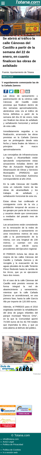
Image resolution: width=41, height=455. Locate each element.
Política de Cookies (12, 450)
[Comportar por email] (22, 92)
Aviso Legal (8, 442)
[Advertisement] (16, 388)
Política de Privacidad (13, 444)
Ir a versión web (10, 452)
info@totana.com (11, 439)
